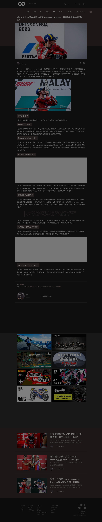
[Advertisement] (51, 25)
